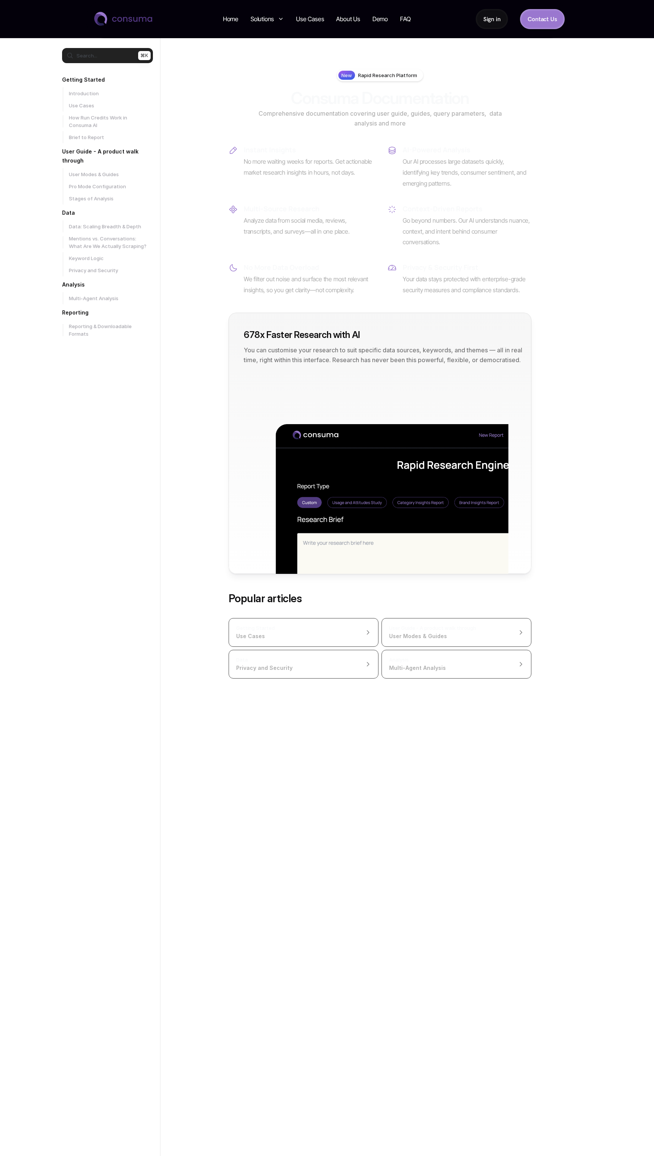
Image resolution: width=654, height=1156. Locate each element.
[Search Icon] (107, 55)
